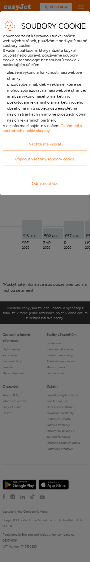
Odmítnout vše (45, 183)
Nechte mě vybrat (45, 144)
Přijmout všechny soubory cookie (45, 159)
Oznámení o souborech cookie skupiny (42, 128)
